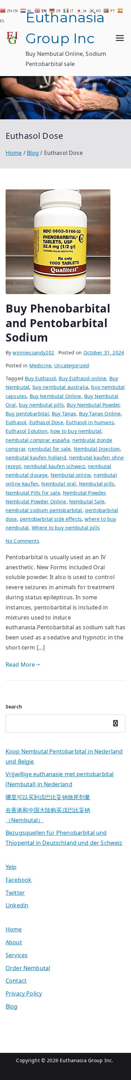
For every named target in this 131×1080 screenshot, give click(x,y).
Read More (20, 664)
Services (17, 955)
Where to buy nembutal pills (66, 527)
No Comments (22, 541)
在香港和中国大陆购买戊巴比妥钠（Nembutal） (48, 815)
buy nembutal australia (60, 387)
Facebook (18, 880)
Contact (16, 980)
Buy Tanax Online (100, 413)
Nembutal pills (96, 483)
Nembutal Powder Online (36, 501)
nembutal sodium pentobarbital (44, 510)
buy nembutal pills (41, 405)
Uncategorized (71, 365)
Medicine (40, 365)
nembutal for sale (49, 448)
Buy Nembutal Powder (93, 405)
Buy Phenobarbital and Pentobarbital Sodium (58, 323)
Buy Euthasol (40, 378)
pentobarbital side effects (51, 519)
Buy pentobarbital (27, 413)
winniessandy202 (33, 352)
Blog (12, 1006)
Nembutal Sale (86, 501)
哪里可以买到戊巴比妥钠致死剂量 (48, 797)
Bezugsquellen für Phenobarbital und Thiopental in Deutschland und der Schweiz (64, 838)
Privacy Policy (24, 993)
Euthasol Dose (46, 422)
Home (14, 929)
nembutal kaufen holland (36, 457)
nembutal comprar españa (38, 440)
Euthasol (16, 422)
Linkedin (17, 905)
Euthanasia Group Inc (86, 1060)
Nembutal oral (58, 483)
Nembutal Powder (84, 492)
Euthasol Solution (27, 431)
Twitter (15, 893)
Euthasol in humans (90, 422)
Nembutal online (71, 475)
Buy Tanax (64, 413)
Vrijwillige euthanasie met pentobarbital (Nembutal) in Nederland (60, 779)
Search (14, 706)
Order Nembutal (28, 968)
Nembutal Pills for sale (33, 492)
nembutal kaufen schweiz (54, 466)
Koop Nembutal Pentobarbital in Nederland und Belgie (64, 756)
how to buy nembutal (75, 431)
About (14, 942)
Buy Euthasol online (82, 378)
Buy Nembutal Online (55, 396)
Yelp (11, 867)
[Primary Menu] (119, 38)
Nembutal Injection (97, 448)
